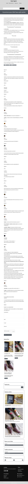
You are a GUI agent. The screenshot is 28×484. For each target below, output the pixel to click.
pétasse (18, 22)
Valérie (5, 73)
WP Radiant (14, 482)
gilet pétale (14, 22)
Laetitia (5, 98)
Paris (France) (20, 476)
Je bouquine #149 (7, 353)
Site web (5, 326)
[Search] (22, 387)
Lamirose (5, 185)
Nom (5, 319)
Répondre (5, 133)
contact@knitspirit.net (21, 475)
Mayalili (5, 125)
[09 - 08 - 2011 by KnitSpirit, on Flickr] (14, 35)
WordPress (23, 482)
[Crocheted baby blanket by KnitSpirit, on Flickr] (10, 54)
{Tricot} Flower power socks (19, 353)
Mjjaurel (5, 207)
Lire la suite (6, 358)
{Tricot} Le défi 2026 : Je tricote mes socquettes (8, 373)
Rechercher (22, 8)
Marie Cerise (5, 87)
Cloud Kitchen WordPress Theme (7, 482)
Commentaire (6, 312)
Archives (6, 443)
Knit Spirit (14, 1)
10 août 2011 (5, 88)
